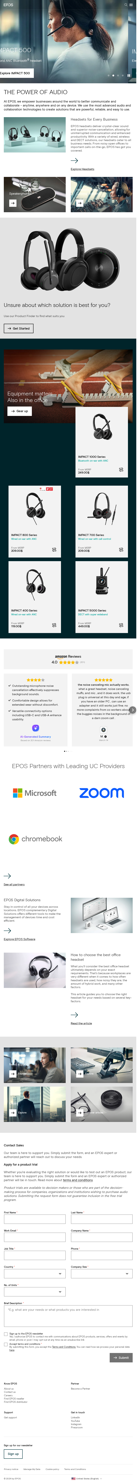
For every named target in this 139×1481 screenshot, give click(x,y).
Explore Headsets (82, 169)
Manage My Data (32, 1469)
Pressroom (77, 1427)
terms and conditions (78, 1180)
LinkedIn (75, 1418)
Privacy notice (11, 1469)
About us (9, 1389)
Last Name (77, 1213)
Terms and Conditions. (64, 1347)
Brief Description (13, 1303)
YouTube (75, 1421)
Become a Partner (80, 1389)
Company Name (80, 1231)
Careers (8, 1395)
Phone (74, 1249)
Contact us (10, 1392)
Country (8, 1267)
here (11, 1350)
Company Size (79, 1267)
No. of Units (10, 1285)
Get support (10, 1418)
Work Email (10, 1231)
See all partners (14, 884)
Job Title (8, 1249)
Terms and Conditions (75, 1469)
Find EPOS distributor (16, 1402)
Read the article (81, 1023)
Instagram (76, 1424)
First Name (10, 1213)
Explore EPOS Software (19, 939)
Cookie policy (52, 1469)
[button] (3, 710)
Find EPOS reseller (14, 1399)
